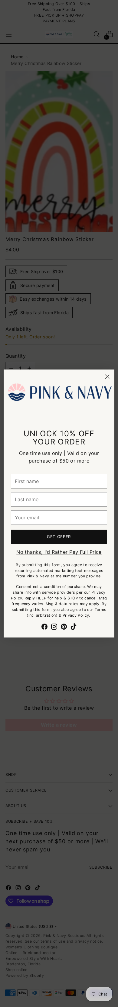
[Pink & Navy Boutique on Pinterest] (63, 627)
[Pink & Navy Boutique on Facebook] (44, 627)
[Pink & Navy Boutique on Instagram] (54, 627)
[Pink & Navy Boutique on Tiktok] (73, 627)
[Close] (107, 376)
